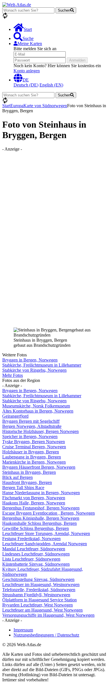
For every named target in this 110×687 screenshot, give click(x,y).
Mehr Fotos (12, 375)
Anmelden (77, 60)
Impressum (23, 629)
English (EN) (51, 85)
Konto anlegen (27, 70)
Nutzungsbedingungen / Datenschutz (46, 635)
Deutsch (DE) (26, 85)
